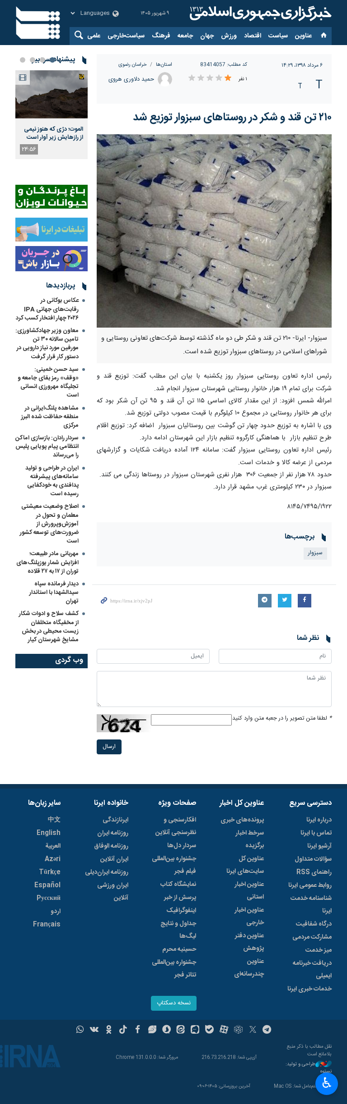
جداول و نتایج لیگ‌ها (178, 930)
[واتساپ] (80, 1030)
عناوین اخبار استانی (249, 891)
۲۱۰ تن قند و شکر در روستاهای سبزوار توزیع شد (232, 118)
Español (47, 885)
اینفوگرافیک (181, 910)
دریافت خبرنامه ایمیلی (312, 969)
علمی (93, 36)
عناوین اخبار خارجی (249, 916)
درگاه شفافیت (314, 924)
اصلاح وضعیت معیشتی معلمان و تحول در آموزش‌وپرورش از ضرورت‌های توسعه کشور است (49, 524)
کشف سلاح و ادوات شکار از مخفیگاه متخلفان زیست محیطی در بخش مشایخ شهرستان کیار (49, 627)
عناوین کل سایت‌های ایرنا (245, 865)
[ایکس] (253, 1030)
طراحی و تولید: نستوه (309, 1068)
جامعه (185, 36)
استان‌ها (164, 64)
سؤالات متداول (313, 859)
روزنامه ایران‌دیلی (106, 872)
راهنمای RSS (314, 872)
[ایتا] (181, 1030)
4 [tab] (22, 60)
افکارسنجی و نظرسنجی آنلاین (175, 826)
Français (47, 924)
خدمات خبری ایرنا (309, 989)
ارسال (109, 747)
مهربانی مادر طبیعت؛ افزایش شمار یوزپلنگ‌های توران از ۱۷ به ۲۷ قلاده (47, 562)
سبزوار (315, 553)
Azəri (53, 859)
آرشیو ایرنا (319, 846)
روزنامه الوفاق (111, 846)
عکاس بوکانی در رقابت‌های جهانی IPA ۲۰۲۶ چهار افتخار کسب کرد (47, 309)
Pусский (49, 898)
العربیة (53, 846)
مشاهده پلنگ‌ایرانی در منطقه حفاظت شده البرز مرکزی (50, 416)
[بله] (209, 1030)
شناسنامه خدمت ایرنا (311, 905)
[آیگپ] (195, 1030)
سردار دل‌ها (181, 845)
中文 (54, 820)
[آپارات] (224, 1030)
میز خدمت (318, 950)
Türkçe (50, 872)
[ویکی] (94, 1030)
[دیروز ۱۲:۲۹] (51, 94)
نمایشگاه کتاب (178, 884)
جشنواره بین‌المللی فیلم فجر (174, 865)
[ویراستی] (152, 1030)
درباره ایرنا (319, 820)
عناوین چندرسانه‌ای (249, 968)
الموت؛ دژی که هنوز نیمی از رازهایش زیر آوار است (53, 133)
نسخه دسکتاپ (174, 1003)
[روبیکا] (238, 1030)
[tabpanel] (51, 114)
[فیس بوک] (137, 1030)
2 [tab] (42, 60)
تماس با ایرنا (316, 833)
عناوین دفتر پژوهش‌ (249, 942)
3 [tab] (32, 60)
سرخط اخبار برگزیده (249, 839)
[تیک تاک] (123, 1030)
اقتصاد (252, 36)
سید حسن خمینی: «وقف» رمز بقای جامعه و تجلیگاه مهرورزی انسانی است (48, 383)
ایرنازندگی (115, 820)
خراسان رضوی (132, 64)
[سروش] (166, 1030)
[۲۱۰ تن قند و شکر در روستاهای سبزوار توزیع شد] (214, 231)
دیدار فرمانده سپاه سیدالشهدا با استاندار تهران (54, 592)
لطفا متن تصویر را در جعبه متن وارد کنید (282, 718)
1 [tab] (52, 60)
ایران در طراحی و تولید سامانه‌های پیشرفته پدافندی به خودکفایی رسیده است (52, 481)
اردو (56, 911)
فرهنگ (161, 36)
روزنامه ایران (112, 833)
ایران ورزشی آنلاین (112, 891)
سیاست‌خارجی (126, 36)
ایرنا (259, 14)
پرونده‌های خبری (242, 820)
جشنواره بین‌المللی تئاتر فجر (174, 969)
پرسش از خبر (180, 897)
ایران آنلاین (114, 859)
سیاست (278, 36)
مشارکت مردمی (312, 937)
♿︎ (326, 1083)
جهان (207, 36)
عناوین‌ (303, 36)
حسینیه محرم (179, 949)
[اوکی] (109, 1030)
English (49, 833)
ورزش (229, 36)
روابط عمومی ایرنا (310, 885)
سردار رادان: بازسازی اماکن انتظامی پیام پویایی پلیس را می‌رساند (47, 446)
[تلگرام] (267, 1030)
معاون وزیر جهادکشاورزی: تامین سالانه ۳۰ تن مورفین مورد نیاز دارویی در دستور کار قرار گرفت (47, 344)
